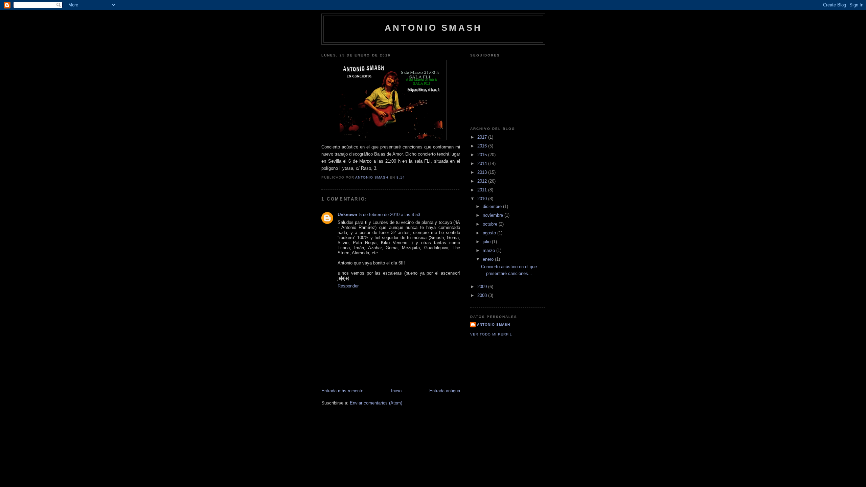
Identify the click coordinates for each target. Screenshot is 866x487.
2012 (482, 181)
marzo (489, 250)
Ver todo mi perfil (491, 334)
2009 (482, 286)
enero (489, 259)
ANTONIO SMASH (433, 28)
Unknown (347, 214)
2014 (482, 163)
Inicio (396, 390)
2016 (482, 145)
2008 (482, 295)
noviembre (493, 215)
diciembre (493, 206)
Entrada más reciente (342, 390)
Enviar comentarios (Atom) (376, 402)
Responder (348, 285)
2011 (482, 189)
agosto (490, 232)
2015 (482, 154)
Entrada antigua (444, 390)
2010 (482, 198)
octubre (491, 224)
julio (487, 241)
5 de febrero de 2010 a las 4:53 (389, 214)
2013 (482, 172)
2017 (482, 137)
